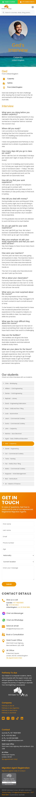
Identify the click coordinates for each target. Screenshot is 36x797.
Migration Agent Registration (16, 768)
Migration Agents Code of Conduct (13, 771)
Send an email (12, 626)
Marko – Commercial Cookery (15, 469)
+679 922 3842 (14, 605)
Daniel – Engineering (12, 449)
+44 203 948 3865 (12, 738)
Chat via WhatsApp (15, 620)
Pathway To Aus (9, 672)
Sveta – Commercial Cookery (15, 423)
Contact (6, 729)
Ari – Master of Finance (12, 484)
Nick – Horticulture (11, 479)
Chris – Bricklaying (11, 383)
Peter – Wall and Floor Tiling (14, 408)
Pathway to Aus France (9, 710)
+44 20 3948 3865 (24, 607)
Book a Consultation (15, 634)
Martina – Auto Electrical (13, 434)
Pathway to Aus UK (8, 706)
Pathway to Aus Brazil (9, 713)
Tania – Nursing (10, 459)
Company (7, 702)
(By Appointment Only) (14, 658)
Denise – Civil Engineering (13, 393)
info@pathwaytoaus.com (14, 740)
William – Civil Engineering (13, 388)
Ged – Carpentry (10, 444)
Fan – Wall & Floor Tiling (13, 464)
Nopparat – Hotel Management (15, 474)
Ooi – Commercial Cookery (14, 454)
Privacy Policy (6, 792)
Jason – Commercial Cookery (15, 418)
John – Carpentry (11, 429)
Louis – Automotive (11, 414)
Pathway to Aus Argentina (10, 708)
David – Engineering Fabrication (15, 403)
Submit (9, 584)
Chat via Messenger (14, 613)
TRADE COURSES (10, 2)
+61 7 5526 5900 (18, 603)
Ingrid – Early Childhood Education (16, 439)
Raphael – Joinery (11, 398)
